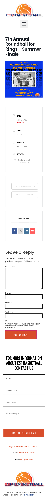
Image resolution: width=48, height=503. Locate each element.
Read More (22, 146)
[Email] (32, 231)
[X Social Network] (20, 231)
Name (8, 293)
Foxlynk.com (28, 495)
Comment (11, 266)
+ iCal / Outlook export (24, 194)
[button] (24, 24)
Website (9, 312)
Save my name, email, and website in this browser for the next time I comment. (22, 325)
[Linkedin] (26, 231)
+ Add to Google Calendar (24, 186)
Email (8, 303)
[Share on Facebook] (14, 231)
